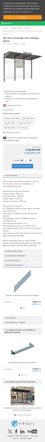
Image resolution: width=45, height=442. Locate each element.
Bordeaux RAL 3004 (11, 118)
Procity (22, 44)
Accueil (5, 28)
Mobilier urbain (16, 28)
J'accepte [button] (22, 17)
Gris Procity (23, 128)
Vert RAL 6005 (9, 123)
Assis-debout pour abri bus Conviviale (22, 362)
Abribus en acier (9, 31)
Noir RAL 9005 (9, 128)
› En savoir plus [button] (25, 12)
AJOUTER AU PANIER (23, 166)
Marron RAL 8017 (25, 123)
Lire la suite (8, 110)
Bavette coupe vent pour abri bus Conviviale (22, 295)
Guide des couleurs (12, 132)
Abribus (27, 28)
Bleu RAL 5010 (28, 118)
